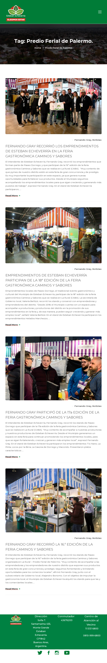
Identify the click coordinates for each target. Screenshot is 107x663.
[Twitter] (40, 652)
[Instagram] (57, 652)
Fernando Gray (83, 140)
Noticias (97, 140)
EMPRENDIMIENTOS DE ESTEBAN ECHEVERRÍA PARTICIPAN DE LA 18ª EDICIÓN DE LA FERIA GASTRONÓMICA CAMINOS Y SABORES (46, 280)
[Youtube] (66, 652)
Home (38, 48)
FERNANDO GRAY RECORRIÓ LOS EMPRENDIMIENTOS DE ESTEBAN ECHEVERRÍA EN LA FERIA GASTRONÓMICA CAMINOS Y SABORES (52, 151)
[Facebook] (49, 652)
